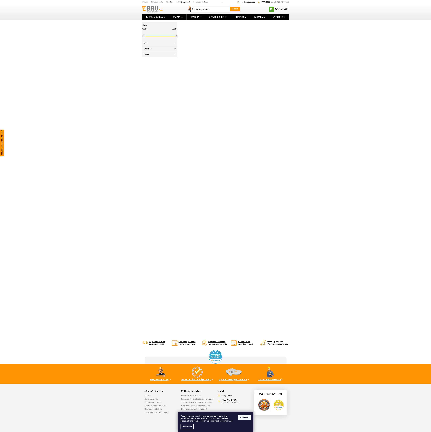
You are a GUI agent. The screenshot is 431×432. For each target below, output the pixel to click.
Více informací (226, 421)
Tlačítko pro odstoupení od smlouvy (196, 402)
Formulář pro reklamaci (191, 395)
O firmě (144, 2)
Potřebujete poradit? (183, 2)
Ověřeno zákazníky (216, 342)
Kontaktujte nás (151, 399)
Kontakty (169, 2)
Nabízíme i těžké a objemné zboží (195, 406)
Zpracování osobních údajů (156, 412)
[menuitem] (155, 17)
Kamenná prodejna (187, 342)
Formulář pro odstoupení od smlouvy (197, 399)
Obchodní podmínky (153, 409)
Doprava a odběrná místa (155, 406)
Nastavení (187, 426)
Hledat (235, 9)
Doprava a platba (157, 2)
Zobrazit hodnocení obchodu (2, 142)
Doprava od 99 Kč (157, 342)
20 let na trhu (244, 342)
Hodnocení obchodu (200, 2)
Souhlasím (244, 417)
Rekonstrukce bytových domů (194, 409)
